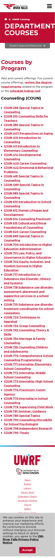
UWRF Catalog (21, 19)
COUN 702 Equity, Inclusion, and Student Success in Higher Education (27, 266)
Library (27, 488)
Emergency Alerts (27, 496)
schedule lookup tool (25, 91)
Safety (27, 509)
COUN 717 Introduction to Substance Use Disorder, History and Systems (27, 279)
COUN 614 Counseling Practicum (27, 219)
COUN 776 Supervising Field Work (28, 407)
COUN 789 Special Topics (22, 415)
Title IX (27, 504)
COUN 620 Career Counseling (25, 231)
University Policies (27, 500)
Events (27, 484)
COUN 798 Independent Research (28, 428)
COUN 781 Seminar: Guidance (25, 411)
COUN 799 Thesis (16, 432)
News (27, 480)
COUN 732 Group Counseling (24, 326)
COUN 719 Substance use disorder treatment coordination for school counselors (28, 309)
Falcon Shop (27, 492)
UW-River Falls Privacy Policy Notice (23, 539)
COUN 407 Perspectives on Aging (28, 133)
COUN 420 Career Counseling (25, 163)
